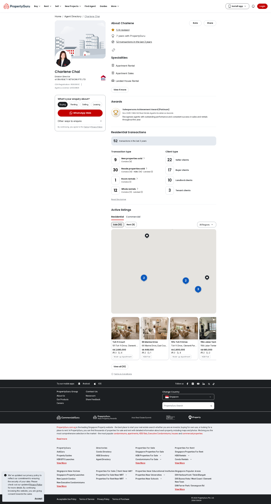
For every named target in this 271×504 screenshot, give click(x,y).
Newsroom (91, 396)
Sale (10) (117, 224)
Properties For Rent (184, 448)
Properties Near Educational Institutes (155, 471)
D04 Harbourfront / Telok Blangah (190, 475)
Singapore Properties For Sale (150, 452)
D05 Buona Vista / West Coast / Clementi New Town (193, 480)
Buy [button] (36, 6)
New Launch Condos (66, 479)
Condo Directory (103, 452)
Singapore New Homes (68, 471)
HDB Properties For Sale (147, 455)
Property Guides (64, 455)
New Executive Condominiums (71, 482)
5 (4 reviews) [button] (123, 29)
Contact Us (92, 391)
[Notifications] (253, 6)
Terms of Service (86, 499)
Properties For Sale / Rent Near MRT (114, 471)
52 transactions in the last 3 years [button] (134, 41)
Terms (86, 127)
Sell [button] (57, 6)
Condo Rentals (181, 459)
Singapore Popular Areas (188, 471)
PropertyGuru (64, 448)
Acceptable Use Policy (66, 499)
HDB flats (143, 433)
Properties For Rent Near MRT (110, 479)
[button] (113, 50)
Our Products (62, 399)
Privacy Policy (96, 127)
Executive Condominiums (159, 433)
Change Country (170, 391)
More (113, 6)
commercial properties (192, 433)
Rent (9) (131, 224)
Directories (101, 448)
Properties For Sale (145, 448)
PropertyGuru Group (67, 391)
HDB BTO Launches (65, 459)
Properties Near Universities (149, 475)
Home (58, 16)
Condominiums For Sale (147, 459)
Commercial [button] (133, 216)
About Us (61, 396)
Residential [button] (117, 216)
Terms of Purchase (120, 499)
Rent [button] (46, 6)
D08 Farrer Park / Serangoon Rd (189, 486)
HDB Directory (102, 455)
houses (175, 433)
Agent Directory (72, 16)
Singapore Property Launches (70, 475)
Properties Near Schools (147, 479)
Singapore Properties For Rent (189, 452)
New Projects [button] (71, 6)
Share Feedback (93, 399)
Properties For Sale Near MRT (110, 475)
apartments (133, 433)
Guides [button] (103, 6)
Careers (60, 403)
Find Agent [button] (90, 6)
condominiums (120, 433)
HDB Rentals (180, 455)
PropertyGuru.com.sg (66, 427)
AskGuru (61, 452)
